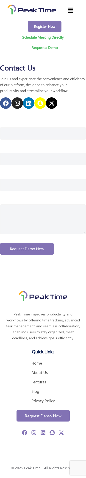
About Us (39, 372)
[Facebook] (5, 103)
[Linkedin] (28, 103)
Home (36, 363)
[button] (70, 10)
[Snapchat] (40, 103)
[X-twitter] (51, 103)
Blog (35, 391)
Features (38, 381)
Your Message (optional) (19, 198)
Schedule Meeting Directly (43, 37)
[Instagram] (17, 103)
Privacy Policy (43, 400)
